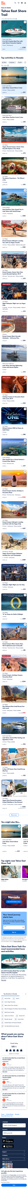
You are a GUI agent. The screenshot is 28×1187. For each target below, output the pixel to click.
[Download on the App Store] (8, 1146)
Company (4, 1155)
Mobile (4, 1137)
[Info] (16, 19)
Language (5, 1122)
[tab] (10, 994)
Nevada (17, 1114)
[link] (14, 35)
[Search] (15, 3)
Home (2, 1114)
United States (9, 1114)
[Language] (22, 3)
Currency (5, 1129)
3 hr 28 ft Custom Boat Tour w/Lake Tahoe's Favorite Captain (13, 1058)
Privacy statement (18, 941)
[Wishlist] (18, 3)
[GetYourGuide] (3, 3)
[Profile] (25, 3)
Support (4, 1152)
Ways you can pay (7, 1162)
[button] (14, 35)
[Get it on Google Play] (8, 1141)
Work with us (5, 1159)
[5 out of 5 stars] (14, 1050)
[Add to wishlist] (25, 22)
